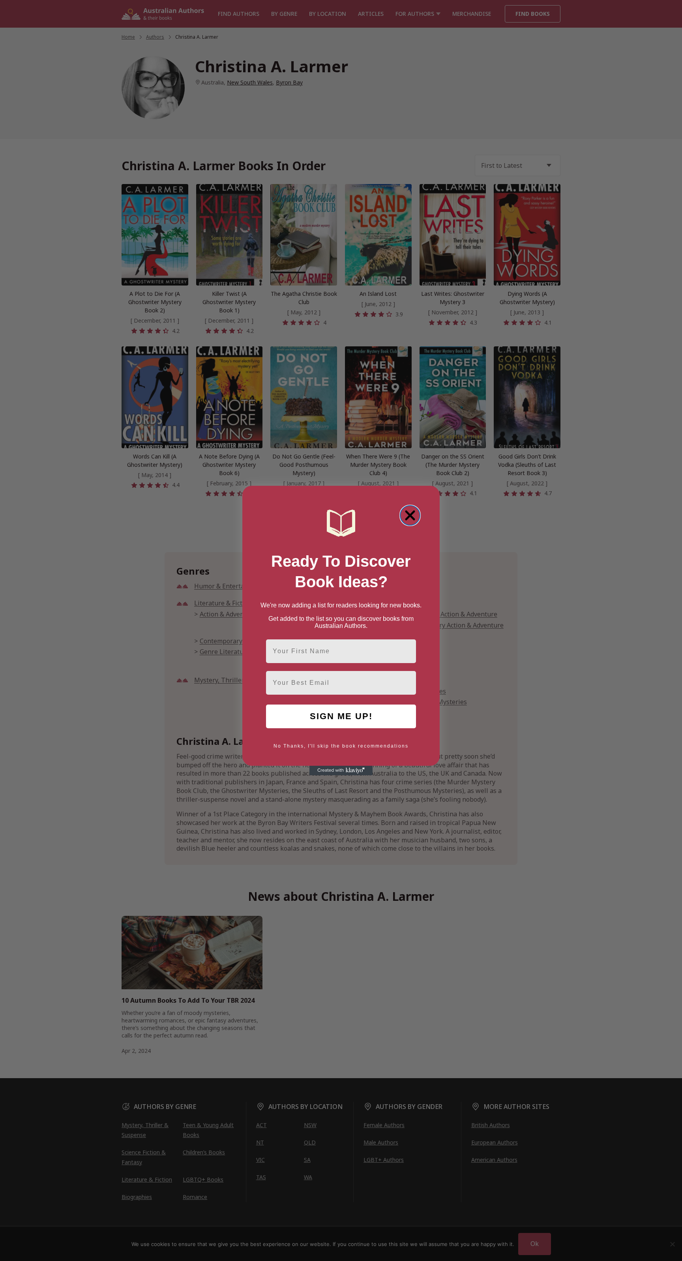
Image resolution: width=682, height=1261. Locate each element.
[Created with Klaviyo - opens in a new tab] (341, 770)
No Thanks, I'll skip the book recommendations (341, 746)
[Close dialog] (410, 515)
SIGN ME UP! (341, 716)
